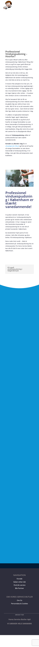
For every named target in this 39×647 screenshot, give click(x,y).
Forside (19, 579)
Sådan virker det (19, 582)
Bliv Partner (19, 588)
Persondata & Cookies (19, 603)
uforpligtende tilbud (12, 146)
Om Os (19, 600)
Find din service (19, 585)
